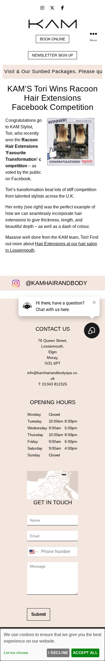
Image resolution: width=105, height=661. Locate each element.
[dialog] (52, 645)
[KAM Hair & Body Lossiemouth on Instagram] (42, 8)
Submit (38, 614)
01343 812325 (54, 384)
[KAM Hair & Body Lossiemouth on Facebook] (62, 8)
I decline (58, 652)
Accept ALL (85, 652)
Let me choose (16, 652)
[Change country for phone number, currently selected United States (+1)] (33, 552)
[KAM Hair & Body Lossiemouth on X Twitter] (52, 8)
